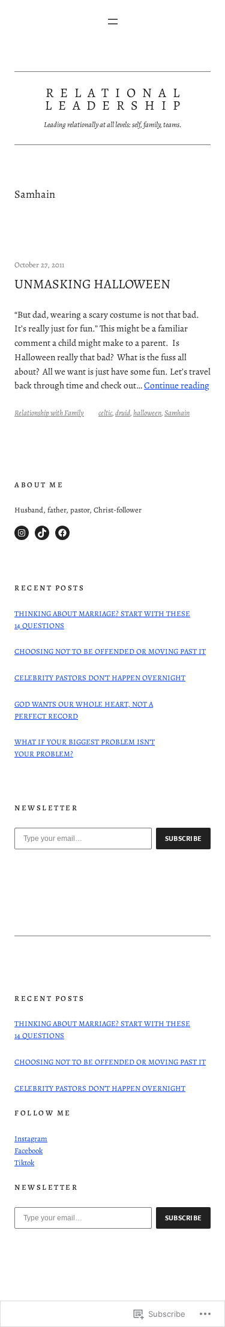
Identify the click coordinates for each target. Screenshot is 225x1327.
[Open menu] (113, 21)
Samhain (177, 413)
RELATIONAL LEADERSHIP (116, 99)
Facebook (28, 1150)
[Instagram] (21, 533)
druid (122, 413)
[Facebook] (62, 533)
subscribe (183, 838)
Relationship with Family (49, 413)
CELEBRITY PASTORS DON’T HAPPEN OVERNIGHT (99, 677)
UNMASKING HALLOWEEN (92, 284)
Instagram (30, 1138)
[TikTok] (42, 533)
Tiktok (24, 1162)
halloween (147, 413)
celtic (105, 413)
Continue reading (176, 385)
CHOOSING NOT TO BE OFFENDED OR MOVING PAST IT (110, 651)
